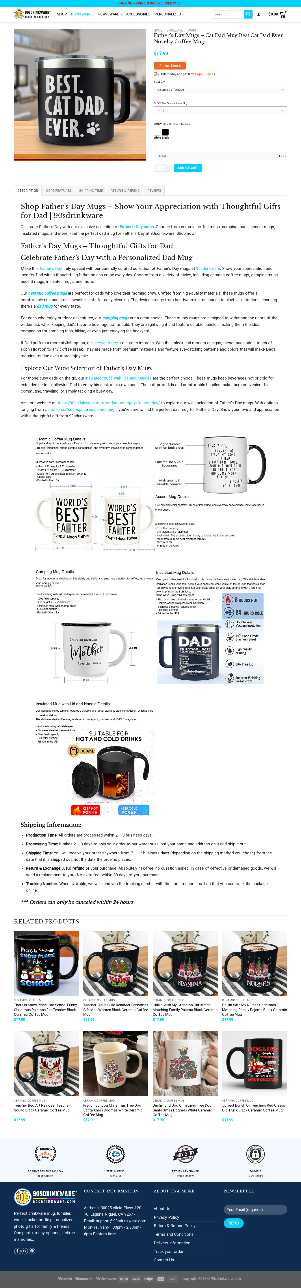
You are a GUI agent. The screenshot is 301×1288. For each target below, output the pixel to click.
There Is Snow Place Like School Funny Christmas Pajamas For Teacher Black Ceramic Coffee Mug (45, 1010)
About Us (162, 1208)
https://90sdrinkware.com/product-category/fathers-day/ (108, 403)
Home (158, 30)
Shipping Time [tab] (91, 191)
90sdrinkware (208, 268)
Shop (62, 14)
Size (157, 103)
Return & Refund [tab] (125, 191)
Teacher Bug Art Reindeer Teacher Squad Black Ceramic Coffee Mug (42, 1107)
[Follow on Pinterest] (32, 1251)
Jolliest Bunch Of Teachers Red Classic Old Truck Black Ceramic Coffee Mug (254, 1107)
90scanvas (84, 1279)
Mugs (192, 30)
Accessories (138, 14)
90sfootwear (106, 1279)
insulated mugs (103, 409)
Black (165, 137)
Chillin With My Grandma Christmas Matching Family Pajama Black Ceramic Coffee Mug (185, 1010)
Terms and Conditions (173, 1234)
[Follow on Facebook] (17, 1251)
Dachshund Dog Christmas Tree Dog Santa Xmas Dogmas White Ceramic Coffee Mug (182, 1110)
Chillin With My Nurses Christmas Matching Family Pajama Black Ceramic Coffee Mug (254, 1010)
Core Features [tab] (58, 191)
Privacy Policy (166, 1217)
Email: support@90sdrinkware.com (115, 1220)
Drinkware (81, 14)
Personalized (167, 14)
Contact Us (164, 1260)
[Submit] (248, 14)
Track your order (168, 1251)
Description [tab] (27, 191)
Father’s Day (51, 268)
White (157, 137)
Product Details (170, 66)
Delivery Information (172, 1243)
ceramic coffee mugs (64, 409)
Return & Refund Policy (174, 1225)
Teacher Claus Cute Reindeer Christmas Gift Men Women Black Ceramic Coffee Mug (115, 1010)
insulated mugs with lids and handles (118, 378)
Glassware (108, 14)
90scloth (65, 1279)
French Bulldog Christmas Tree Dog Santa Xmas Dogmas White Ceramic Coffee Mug (113, 1110)
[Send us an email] (24, 1251)
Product (159, 82)
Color (158, 124)
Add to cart (188, 168)
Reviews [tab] (154, 191)
